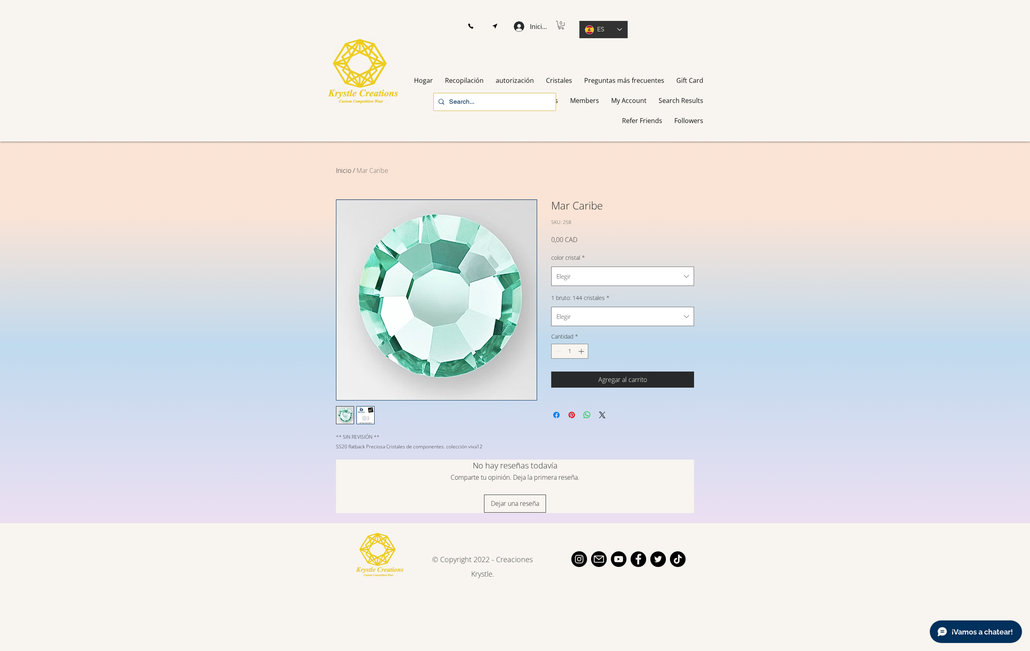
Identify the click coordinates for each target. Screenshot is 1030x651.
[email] (599, 559)
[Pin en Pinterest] (572, 415)
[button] (471, 26)
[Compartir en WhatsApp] (587, 415)
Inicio (343, 170)
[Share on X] (602, 415)
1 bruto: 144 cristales (580, 298)
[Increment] (582, 351)
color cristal (568, 257)
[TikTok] (678, 559)
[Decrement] (557, 351)
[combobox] (622, 276)
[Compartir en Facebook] (556, 415)
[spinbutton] (569, 351)
